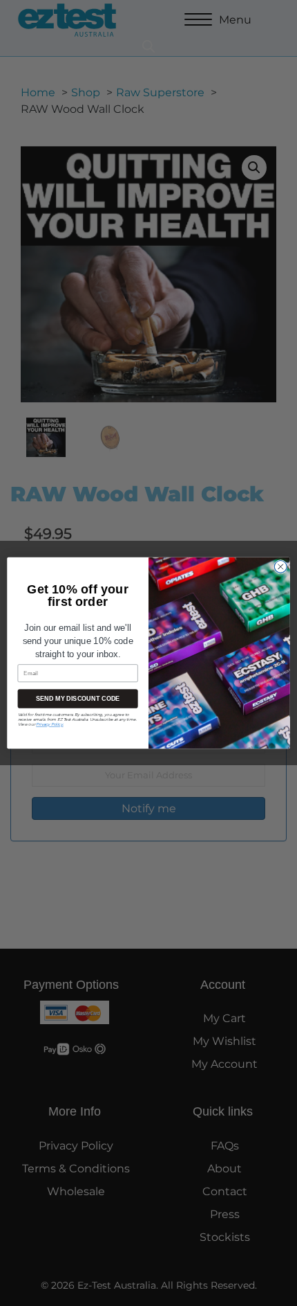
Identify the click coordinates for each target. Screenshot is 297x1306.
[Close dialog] (280, 566)
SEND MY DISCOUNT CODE (78, 698)
